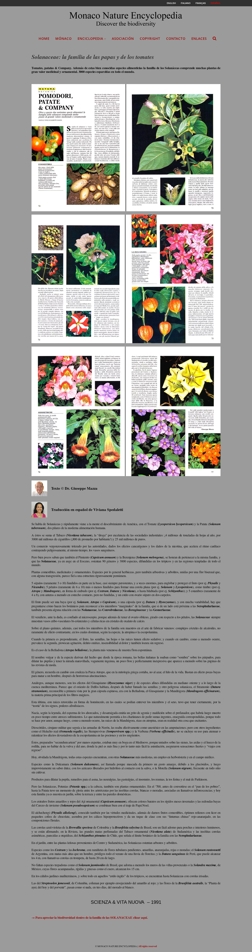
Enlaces (199, 38)
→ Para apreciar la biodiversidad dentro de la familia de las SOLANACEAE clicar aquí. (90, 917)
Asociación (123, 38)
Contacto (175, 38)
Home (44, 38)
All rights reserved (147, 946)
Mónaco (63, 38)
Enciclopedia (90, 38)
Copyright (150, 38)
